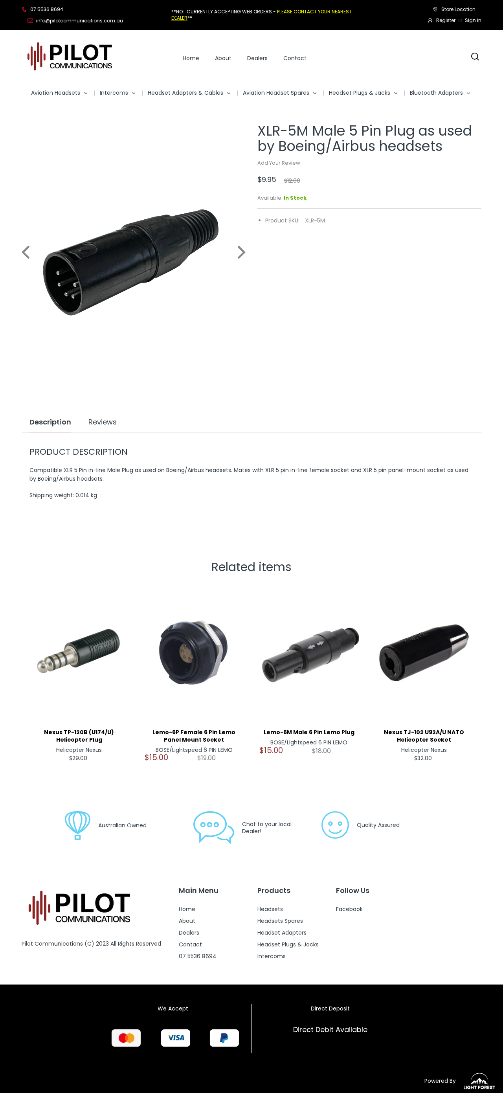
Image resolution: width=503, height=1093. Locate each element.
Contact (295, 58)
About (223, 58)
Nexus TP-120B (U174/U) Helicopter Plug (79, 736)
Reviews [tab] (102, 422)
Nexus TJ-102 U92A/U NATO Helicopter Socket (424, 736)
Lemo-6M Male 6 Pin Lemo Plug (309, 732)
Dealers (257, 58)
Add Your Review (278, 163)
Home (191, 58)
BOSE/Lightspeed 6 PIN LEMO (194, 750)
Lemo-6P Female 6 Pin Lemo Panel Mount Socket (193, 736)
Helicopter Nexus (79, 750)
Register (446, 20)
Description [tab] (50, 422)
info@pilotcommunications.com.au (79, 20)
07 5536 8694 (46, 9)
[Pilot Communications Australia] (71, 56)
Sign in (473, 20)
